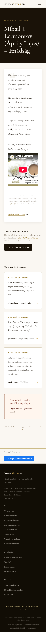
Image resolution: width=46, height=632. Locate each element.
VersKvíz (7, 562)
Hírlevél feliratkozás (13, 557)
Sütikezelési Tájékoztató (32, 625)
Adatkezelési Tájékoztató (14, 625)
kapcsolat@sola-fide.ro (12, 495)
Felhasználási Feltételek (17, 628)
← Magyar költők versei (16, 20)
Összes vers (9, 511)
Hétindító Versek (11, 543)
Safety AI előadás (11, 585)
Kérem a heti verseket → (18, 247)
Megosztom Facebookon (21, 459)
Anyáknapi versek (11, 525)
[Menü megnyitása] (39, 4)
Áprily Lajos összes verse (16, 214)
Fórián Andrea (10, 571)
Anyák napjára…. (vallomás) (21, 408)
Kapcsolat (8, 594)
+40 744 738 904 (10, 498)
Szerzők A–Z (9, 534)
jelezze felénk (14, 204)
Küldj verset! (9, 567)
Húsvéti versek (10, 515)
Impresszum (32, 628)
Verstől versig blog (12, 539)
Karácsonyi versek (12, 520)
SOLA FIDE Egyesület (13, 590)
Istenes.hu (14, 4)
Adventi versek (10, 529)
